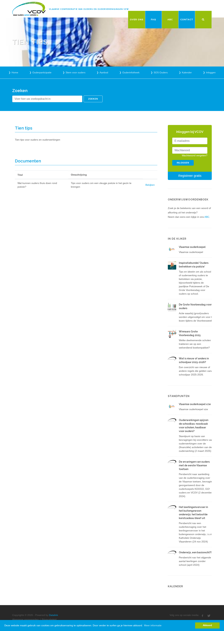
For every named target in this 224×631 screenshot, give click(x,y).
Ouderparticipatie (41, 72)
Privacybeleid (49, 619)
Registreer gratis (189, 175)
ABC (206, 216)
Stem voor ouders (75, 72)
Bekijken (150, 184)
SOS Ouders (161, 72)
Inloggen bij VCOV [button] (189, 132)
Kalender (187, 72)
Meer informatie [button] (153, 625)
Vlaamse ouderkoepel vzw (195, 404)
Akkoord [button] (207, 625)
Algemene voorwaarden (25, 619)
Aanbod (104, 72)
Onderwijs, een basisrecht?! (195, 552)
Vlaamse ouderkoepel (192, 247)
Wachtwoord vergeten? (194, 155)
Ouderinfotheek (130, 72)
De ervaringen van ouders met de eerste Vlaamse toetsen (194, 465)
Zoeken (93, 99)
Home (15, 72)
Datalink (53, 615)
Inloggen (211, 72)
